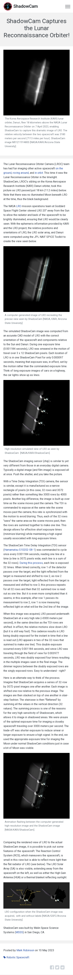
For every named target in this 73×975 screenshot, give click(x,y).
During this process (31, 563)
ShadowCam (25, 6)
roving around (21, 172)
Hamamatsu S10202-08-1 (19, 549)
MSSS (19, 932)
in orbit (39, 172)
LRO (18, 206)
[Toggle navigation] (67, 6)
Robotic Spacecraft (17, 957)
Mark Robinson (25, 950)
